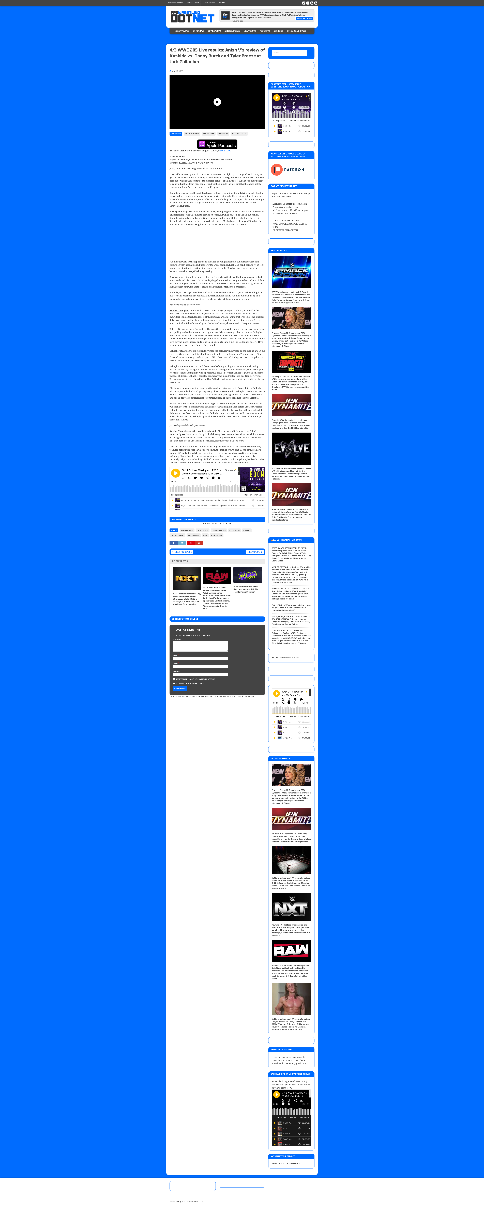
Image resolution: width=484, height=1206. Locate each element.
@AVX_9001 (224, 150)
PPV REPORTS (214, 31)
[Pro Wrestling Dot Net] (193, 17)
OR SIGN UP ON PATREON (285, 230)
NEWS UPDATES (182, 31)
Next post (253, 552)
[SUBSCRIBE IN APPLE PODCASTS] (217, 147)
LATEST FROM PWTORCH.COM (287, 540)
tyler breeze (193, 535)
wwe (205, 535)
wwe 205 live (216, 535)
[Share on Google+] (199, 543)
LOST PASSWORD (209, 3)
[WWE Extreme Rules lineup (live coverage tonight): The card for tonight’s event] (247, 581)
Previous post (183, 552)
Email (175, 663)
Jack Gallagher (219, 530)
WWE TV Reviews (239, 134)
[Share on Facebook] (174, 543)
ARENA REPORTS (232, 31)
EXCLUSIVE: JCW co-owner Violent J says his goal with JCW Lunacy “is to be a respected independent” (291, 607)
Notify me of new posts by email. (190, 684)
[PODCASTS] (316, 3)
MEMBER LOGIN (193, 3)
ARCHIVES (278, 31)
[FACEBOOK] (308, 3)
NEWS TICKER (208, 134)
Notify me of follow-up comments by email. (195, 679)
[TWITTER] (304, 3)
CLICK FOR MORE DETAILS (286, 220)
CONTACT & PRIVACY (296, 31)
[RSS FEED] (312, 3)
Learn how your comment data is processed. (232, 696)
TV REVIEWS (198, 31)
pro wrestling (177, 535)
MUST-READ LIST (192, 134)
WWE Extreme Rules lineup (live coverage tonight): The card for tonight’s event (245, 589)
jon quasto (234, 530)
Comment (177, 640)
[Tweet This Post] (182, 543)
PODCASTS (265, 31)
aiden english (187, 530)
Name (175, 655)
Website (176, 671)
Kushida (246, 530)
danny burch (202, 530)
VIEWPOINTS (250, 31)
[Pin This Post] (191, 543)
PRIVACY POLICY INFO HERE (217, 523)
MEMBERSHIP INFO (175, 3)
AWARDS (222, 3)
